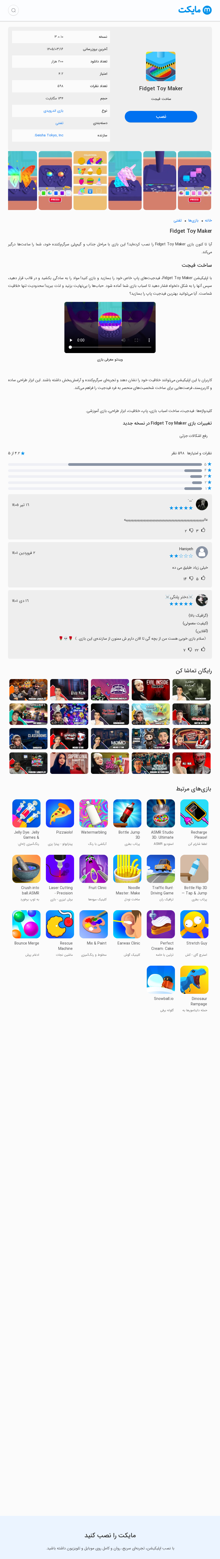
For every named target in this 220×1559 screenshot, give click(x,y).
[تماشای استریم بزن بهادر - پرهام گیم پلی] (28, 691)
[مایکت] (195, 15)
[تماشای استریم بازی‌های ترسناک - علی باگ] (192, 764)
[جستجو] (13, 10)
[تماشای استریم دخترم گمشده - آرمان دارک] (192, 691)
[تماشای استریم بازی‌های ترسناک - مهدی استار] (69, 740)
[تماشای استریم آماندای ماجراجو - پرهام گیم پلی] (28, 764)
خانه (208, 221)
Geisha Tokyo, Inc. (48, 135)
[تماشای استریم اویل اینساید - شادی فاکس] (151, 691)
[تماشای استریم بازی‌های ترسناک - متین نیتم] (192, 715)
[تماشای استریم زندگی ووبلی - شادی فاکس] (151, 715)
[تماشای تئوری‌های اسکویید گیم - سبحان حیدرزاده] (151, 764)
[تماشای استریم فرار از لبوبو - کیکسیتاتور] (151, 740)
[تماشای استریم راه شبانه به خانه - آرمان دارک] (110, 715)
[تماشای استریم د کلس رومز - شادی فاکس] (28, 740)
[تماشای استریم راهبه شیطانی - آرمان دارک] (69, 691)
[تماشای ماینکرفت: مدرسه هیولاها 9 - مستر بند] (28, 715)
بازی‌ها (193, 221)
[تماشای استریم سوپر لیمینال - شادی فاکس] (69, 764)
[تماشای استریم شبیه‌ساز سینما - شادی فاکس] (192, 740)
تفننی (59, 123)
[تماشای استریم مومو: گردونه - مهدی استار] (110, 740)
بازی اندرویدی (53, 111)
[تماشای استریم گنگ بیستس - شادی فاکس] (110, 764)
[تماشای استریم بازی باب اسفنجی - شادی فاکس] (69, 715)
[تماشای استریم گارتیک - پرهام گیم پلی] (110, 691)
